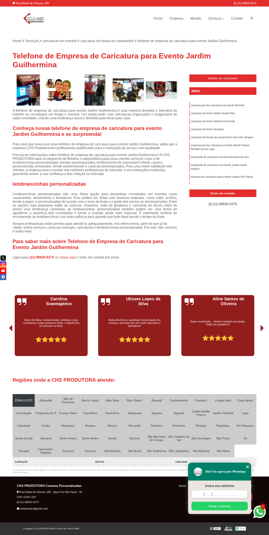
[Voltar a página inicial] (34, 18)
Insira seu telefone (219, 486)
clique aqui (67, 257)
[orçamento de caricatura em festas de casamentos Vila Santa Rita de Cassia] (95, 90)
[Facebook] (3, 277)
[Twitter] (3, 258)
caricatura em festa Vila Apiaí (207, 129)
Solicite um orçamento (223, 78)
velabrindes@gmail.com (33, 508)
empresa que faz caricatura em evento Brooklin (218, 105)
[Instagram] (3, 264)
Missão (195, 18)
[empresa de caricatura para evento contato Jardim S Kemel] (161, 90)
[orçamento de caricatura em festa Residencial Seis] (28, 90)
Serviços (214, 18)
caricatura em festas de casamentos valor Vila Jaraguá (222, 137)
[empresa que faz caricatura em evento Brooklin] (128, 90)
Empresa (176, 18)
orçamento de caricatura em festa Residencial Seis (220, 157)
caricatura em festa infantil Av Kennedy (213, 121)
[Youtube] (3, 271)
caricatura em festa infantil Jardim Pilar (213, 113)
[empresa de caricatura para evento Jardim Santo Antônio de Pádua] (61, 90)
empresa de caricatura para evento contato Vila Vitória (222, 176)
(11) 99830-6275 (246, 3)
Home (158, 18)
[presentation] (4, 344)
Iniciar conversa (220, 506)
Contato (237, 18)
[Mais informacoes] (251, 18)
